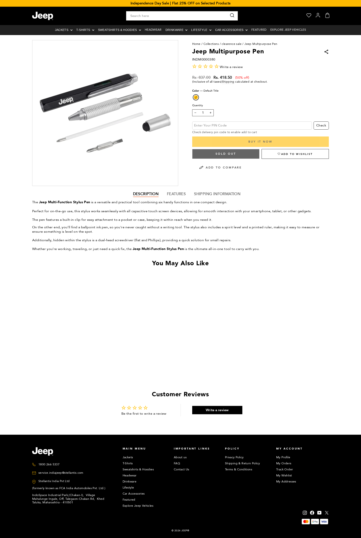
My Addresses (286, 482)
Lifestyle (199, 30)
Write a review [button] (217, 410)
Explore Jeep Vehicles (288, 30)
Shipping (228, 82)
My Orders (283, 463)
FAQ (177, 463)
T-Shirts (83, 30)
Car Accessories (229, 30)
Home (196, 44)
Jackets (62, 30)
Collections (211, 44)
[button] (295, 154)
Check (321, 125)
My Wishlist (284, 475)
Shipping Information (217, 194)
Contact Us (181, 469)
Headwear (153, 30)
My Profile (283, 457)
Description (146, 194)
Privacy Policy (234, 457)
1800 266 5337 (49, 464)
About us (180, 457)
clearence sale (232, 44)
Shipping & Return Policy (242, 463)
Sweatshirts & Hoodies (118, 30)
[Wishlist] (308, 16)
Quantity (197, 105)
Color (205, 91)
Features (176, 194)
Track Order (284, 469)
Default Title (195, 97)
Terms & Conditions (238, 469)
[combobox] (182, 16)
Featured (259, 30)
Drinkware (174, 30)
